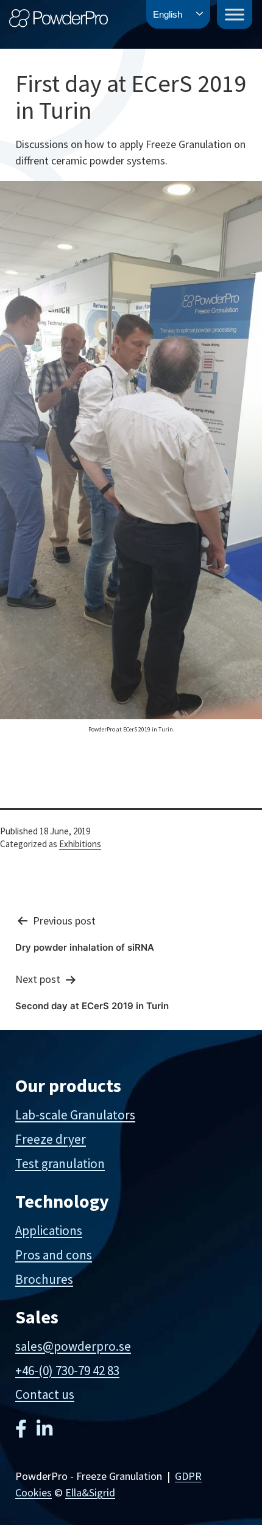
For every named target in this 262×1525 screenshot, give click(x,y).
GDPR (188, 1476)
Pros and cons (53, 1255)
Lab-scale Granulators (75, 1115)
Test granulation (60, 1163)
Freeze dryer (50, 1139)
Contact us (44, 1394)
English (167, 14)
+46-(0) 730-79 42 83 (67, 1370)
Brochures (44, 1279)
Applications (48, 1230)
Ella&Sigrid (90, 1492)
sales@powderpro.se (73, 1346)
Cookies (33, 1492)
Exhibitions (80, 844)
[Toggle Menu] (234, 14)
